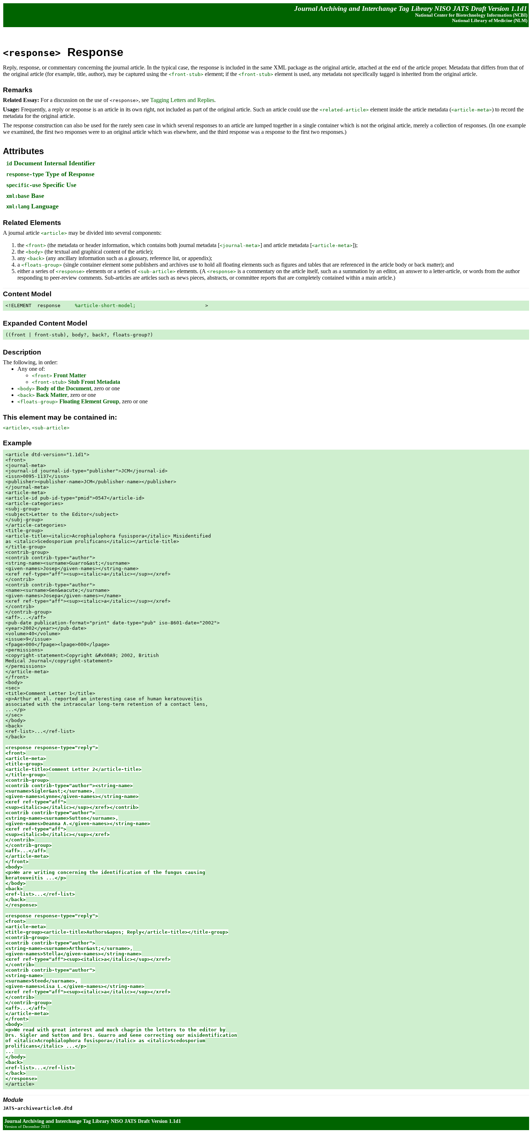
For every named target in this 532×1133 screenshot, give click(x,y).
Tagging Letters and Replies (182, 100)
